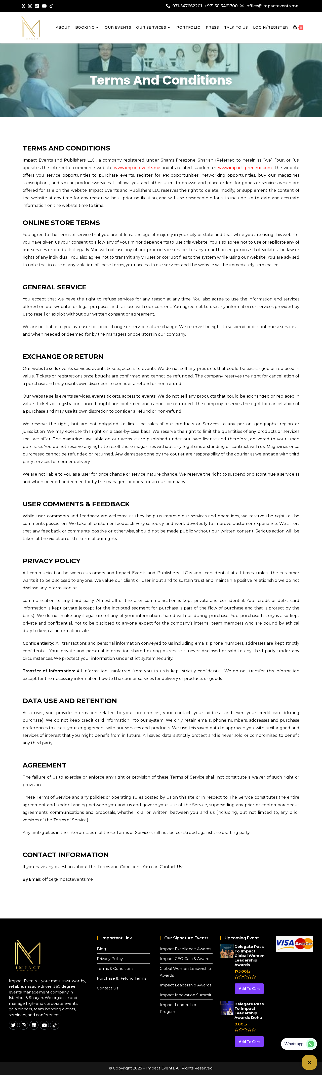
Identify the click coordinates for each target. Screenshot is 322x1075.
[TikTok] (51, 6)
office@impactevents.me (272, 6)
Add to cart (249, 988)
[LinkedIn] (36, 6)
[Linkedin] (33, 1025)
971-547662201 (187, 6)
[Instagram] (30, 6)
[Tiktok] (54, 1025)
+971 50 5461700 (221, 6)
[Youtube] (44, 6)
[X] (24, 6)
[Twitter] (13, 1025)
